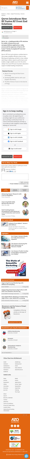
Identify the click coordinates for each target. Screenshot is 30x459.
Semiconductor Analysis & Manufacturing (14, 346)
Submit (26, 186)
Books (16, 378)
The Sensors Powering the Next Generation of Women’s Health (19, 245)
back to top (25, 414)
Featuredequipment (15, 190)
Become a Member (8, 397)
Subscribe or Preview (12, 332)
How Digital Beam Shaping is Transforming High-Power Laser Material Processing (15, 297)
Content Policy (6, 407)
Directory (5, 388)
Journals (5, 390)
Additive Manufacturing (14, 331)
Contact (5, 399)
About (4, 394)
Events (16, 380)
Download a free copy (15, 322)
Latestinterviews (5, 190)
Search (5, 395)
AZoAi (16, 365)
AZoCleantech (6, 367)
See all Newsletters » (7, 352)
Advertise (5, 401)
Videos (5, 384)
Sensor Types (18, 384)
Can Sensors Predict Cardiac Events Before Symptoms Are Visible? (19, 252)
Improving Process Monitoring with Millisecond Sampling (12, 283)
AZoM (4, 362)
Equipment (6, 382)
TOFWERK (6, 286)
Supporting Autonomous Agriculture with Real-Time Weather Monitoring (14, 290)
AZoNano (5, 364)
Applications (18, 382)
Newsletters (18, 386)
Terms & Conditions (8, 403)
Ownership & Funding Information (8, 410)
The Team (17, 392)
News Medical (18, 367)
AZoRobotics (6, 365)
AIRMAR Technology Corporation (11, 293)
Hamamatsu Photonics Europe (11, 300)
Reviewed (6, 38)
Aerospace (10, 338)
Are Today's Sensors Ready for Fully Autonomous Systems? (19, 237)
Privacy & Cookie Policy (8, 405)
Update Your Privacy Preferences (16, 454)
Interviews (6, 386)
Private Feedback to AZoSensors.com (19, 183)
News (8, 14)
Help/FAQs (17, 388)
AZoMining (17, 362)
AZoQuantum (18, 364)
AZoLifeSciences (19, 369)
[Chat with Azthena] (26, 456)
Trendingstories (24, 190)
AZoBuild (5, 371)
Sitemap (17, 390)
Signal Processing (15, 14)
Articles (5, 380)
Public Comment (24, 182)
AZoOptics (5, 369)
